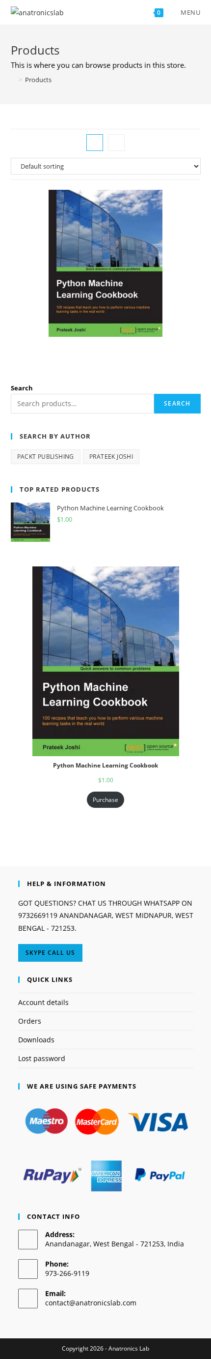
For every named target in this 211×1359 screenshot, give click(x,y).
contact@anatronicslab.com (90, 1302)
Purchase (105, 800)
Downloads (36, 1039)
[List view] (116, 142)
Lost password (41, 1058)
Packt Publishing (45, 456)
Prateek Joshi (111, 456)
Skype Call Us (50, 952)
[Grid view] (94, 142)
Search (22, 388)
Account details (43, 1002)
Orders (29, 1021)
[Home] (13, 79)
